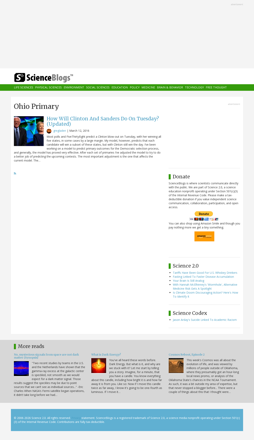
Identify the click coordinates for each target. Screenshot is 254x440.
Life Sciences (23, 87)
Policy (135, 87)
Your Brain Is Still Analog (188, 280)
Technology (194, 87)
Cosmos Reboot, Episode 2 (187, 354)
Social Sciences (98, 87)
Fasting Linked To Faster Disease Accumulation (203, 277)
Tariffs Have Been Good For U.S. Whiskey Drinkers (205, 273)
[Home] (51, 78)
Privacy (76, 418)
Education (120, 87)
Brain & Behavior (170, 87)
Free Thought (216, 87)
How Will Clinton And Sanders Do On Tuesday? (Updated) (103, 121)
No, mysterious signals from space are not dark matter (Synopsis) (46, 356)
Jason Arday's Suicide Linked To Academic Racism (205, 320)
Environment (74, 87)
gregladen (59, 130)
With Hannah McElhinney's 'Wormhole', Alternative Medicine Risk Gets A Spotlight (205, 286)
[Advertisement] (127, 34)
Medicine (148, 87)
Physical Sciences (48, 87)
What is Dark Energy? (106, 354)
